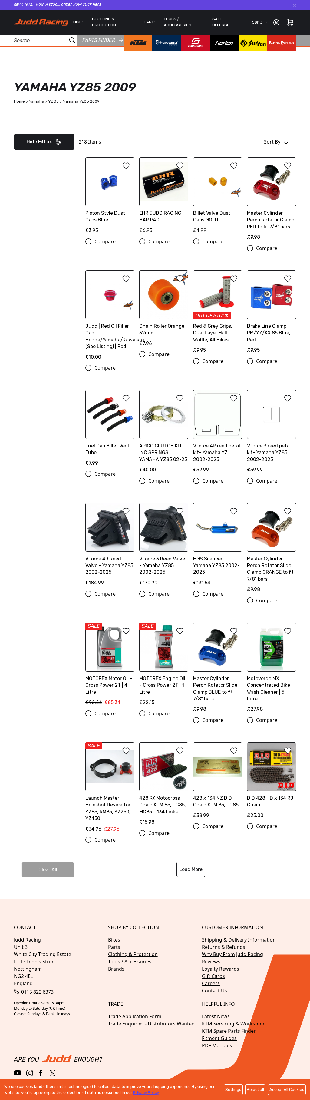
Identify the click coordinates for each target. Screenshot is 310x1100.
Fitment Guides (219, 1038)
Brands (116, 968)
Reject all (255, 1089)
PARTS (150, 22)
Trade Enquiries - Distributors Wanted (151, 1023)
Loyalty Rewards (220, 968)
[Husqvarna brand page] (166, 43)
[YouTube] (17, 1072)
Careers (211, 983)
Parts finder (98, 40)
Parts (114, 947)
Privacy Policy (145, 1092)
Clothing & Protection (133, 954)
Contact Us (214, 990)
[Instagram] (29, 1073)
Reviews (211, 961)
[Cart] (290, 22)
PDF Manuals (217, 1045)
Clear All (47, 869)
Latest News (216, 1016)
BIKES (78, 22)
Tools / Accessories (129, 961)
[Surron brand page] (253, 43)
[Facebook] (41, 1073)
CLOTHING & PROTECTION (104, 22)
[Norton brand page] (224, 43)
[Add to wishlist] (126, 166)
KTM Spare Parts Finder (229, 1031)
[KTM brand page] (138, 43)
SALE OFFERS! (220, 22)
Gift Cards (213, 976)
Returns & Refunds (223, 947)
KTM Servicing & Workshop (233, 1023)
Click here (92, 5)
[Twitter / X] (52, 1073)
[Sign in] (276, 22)
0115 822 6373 (37, 992)
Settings (233, 1089)
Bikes (114, 939)
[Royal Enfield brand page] (281, 43)
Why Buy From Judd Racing (232, 954)
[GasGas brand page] (195, 43)
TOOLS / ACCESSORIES (177, 22)
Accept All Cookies (286, 1089)
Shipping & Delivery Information (239, 939)
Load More (191, 869)
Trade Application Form (134, 1016)
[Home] (41, 22)
